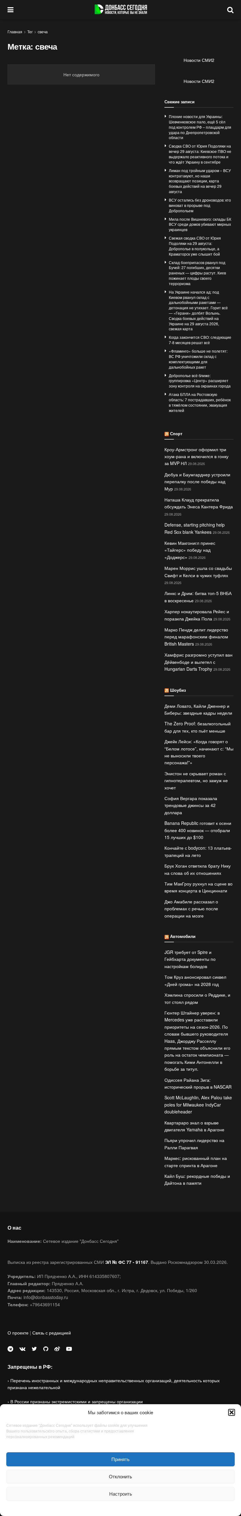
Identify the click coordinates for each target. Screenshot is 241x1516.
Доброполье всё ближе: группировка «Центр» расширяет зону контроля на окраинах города (200, 381)
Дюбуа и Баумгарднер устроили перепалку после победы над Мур (197, 481)
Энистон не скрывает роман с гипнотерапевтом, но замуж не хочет (196, 780)
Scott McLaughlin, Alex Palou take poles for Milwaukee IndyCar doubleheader (198, 1104)
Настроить (120, 1493)
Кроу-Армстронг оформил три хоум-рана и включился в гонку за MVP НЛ (196, 456)
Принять (120, 1459)
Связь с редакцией (51, 1332)
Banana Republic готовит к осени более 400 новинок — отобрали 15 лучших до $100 (197, 830)
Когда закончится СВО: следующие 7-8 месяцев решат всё (200, 339)
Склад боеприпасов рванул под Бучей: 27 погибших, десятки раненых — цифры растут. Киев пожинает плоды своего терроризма (197, 273)
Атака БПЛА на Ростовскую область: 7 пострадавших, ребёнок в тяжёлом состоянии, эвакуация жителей (200, 402)
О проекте (18, 1332)
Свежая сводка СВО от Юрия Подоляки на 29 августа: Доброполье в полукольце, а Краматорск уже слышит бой (195, 245)
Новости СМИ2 (199, 60)
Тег (30, 31)
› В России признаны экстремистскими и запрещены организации (75, 1401)
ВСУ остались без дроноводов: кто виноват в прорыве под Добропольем (200, 205)
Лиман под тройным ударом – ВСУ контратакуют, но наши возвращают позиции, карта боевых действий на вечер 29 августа (200, 181)
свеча (43, 31)
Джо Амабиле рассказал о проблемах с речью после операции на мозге (191, 908)
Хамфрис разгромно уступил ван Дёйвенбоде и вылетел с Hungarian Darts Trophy (198, 662)
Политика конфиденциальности (120, 1507)
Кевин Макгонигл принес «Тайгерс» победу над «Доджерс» (189, 550)
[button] (231, 1412)
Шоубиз (178, 690)
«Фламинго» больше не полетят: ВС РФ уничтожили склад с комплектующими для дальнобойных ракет (198, 358)
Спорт (176, 433)
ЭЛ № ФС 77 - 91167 (126, 1262)
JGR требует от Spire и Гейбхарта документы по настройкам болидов (190, 959)
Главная (15, 31)
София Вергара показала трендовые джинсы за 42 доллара (190, 805)
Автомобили (182, 936)
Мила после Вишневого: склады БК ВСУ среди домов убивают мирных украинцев (200, 224)
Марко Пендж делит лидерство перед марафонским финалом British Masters (196, 636)
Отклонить (120, 1476)
